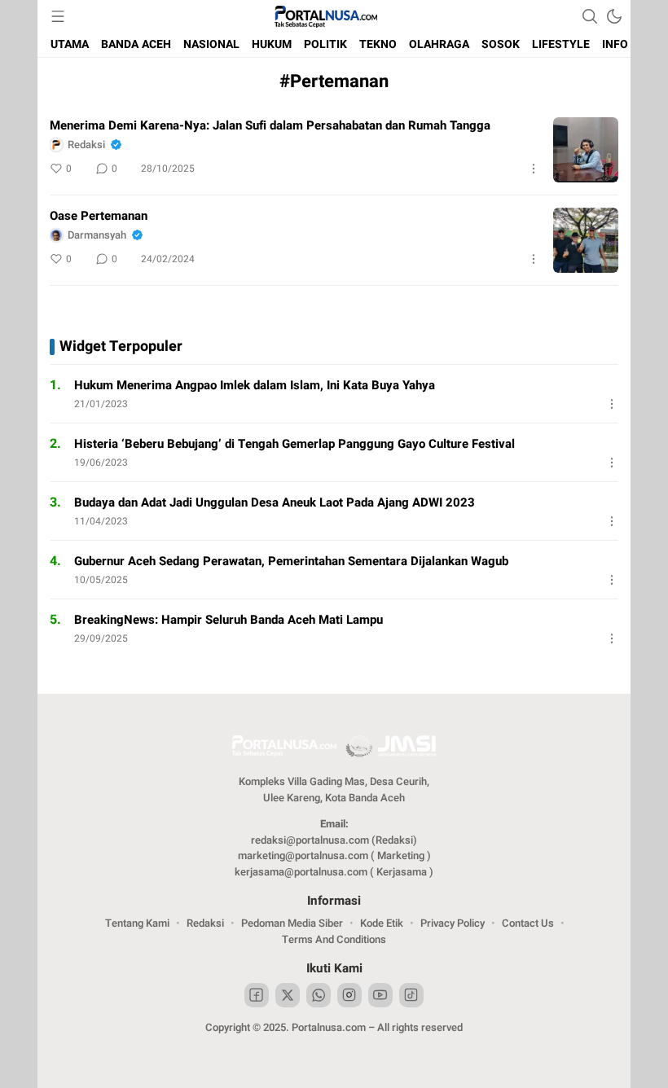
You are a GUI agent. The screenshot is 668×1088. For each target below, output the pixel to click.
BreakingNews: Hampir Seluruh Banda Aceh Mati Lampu (228, 620)
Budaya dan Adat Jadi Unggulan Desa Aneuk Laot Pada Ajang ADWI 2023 (274, 502)
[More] (533, 168)
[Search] (590, 16)
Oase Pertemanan (98, 216)
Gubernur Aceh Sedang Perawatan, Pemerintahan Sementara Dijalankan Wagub (291, 561)
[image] (585, 149)
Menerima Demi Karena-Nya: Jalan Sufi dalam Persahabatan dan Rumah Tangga (270, 125)
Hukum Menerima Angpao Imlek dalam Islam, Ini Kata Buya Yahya (254, 385)
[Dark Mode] (614, 16)
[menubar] (58, 16)
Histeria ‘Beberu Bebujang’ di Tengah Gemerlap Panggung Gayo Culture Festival (294, 444)
